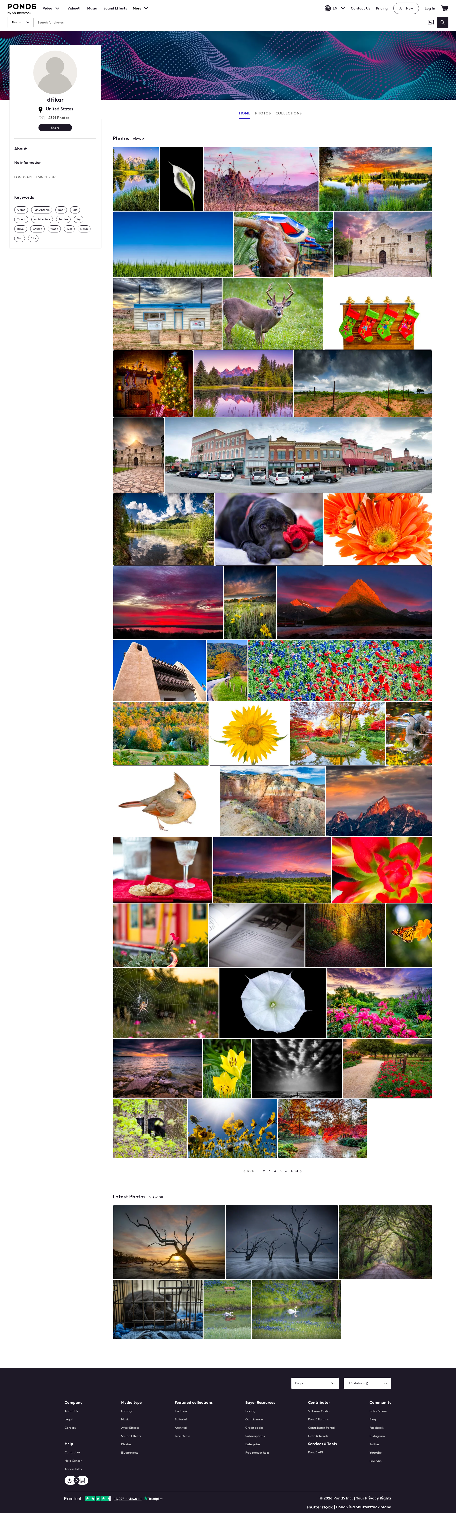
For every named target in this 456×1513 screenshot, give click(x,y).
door (61, 210)
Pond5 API (315, 1452)
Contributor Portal (321, 1427)
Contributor (319, 1402)
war (69, 229)
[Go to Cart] (444, 8)
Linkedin (376, 1461)
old (75, 210)
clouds (21, 219)
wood (54, 229)
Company (73, 1402)
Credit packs (254, 1427)
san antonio (42, 210)
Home (244, 113)
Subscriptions (255, 1436)
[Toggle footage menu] (57, 8)
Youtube (376, 1452)
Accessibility (73, 1469)
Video (47, 8)
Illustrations (129, 1452)
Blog (373, 1419)
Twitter (374, 1444)
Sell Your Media (319, 1411)
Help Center (73, 1460)
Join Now (406, 8)
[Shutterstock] (320, 1506)
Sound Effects (115, 11)
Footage (127, 1411)
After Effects (130, 1427)
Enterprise (252, 1444)
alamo (21, 210)
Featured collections (194, 1402)
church (37, 229)
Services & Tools (322, 1444)
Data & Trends (318, 1436)
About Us (71, 1411)
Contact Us (360, 8)
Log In (430, 8)
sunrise (63, 219)
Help (69, 1444)
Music (125, 1419)
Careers (70, 1427)
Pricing (382, 8)
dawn (84, 229)
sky (78, 219)
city (33, 238)
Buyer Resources (260, 1402)
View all (140, 139)
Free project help (257, 1452)
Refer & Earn (378, 1411)
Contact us (73, 1452)
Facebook (377, 1427)
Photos (126, 1444)
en (335, 8)
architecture (42, 219)
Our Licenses (254, 1419)
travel (20, 229)
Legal (68, 1419)
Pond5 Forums (318, 1419)
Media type (131, 1402)
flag (19, 238)
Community (380, 1402)
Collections (289, 113)
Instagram (377, 1436)
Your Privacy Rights (373, 1498)
